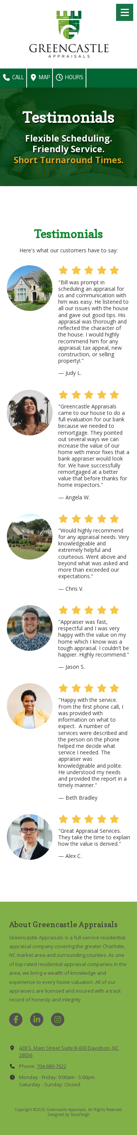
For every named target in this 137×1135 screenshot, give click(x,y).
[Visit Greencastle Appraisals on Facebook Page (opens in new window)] (15, 1019)
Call (17, 78)
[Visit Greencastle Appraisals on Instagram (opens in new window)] (57, 1019)
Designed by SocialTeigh (69, 1114)
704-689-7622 (51, 1066)
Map (44, 78)
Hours (73, 78)
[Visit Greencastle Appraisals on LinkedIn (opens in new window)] (36, 1019)
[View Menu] (124, 12)
